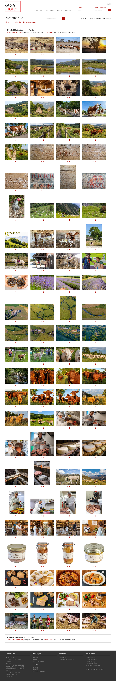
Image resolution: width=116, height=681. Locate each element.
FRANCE (9, 661)
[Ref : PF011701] (16, 448)
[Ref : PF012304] (94, 333)
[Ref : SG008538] (94, 477)
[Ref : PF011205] (94, 502)
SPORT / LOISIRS (11, 674)
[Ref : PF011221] (94, 599)
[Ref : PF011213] (94, 553)
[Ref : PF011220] (68, 599)
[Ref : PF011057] (94, 621)
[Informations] (69, 342)
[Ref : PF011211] (42, 553)
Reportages (49, 10)
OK (109, 10)
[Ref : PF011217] (94, 578)
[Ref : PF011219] (42, 599)
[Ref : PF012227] (16, 397)
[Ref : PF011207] (42, 528)
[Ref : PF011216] (68, 578)
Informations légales (92, 663)
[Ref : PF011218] (16, 599)
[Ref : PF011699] (68, 418)
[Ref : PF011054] (16, 621)
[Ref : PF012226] (94, 376)
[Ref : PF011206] (16, 528)
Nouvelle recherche (29, 22)
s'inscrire (80, 7)
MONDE (8, 663)
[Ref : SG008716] (16, 477)
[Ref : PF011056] (68, 621)
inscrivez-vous (48, 32)
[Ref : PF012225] (68, 376)
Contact (68, 10)
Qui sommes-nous (91, 659)
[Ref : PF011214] (16, 578)
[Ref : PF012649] (16, 376)
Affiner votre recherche (13, 22)
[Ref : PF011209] (94, 528)
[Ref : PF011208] (68, 528)
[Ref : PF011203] (42, 506)
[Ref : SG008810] (42, 418)
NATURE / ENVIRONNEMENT (15, 665)
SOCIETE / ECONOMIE (13, 673)
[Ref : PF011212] (68, 553)
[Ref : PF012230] (68, 354)
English (109, 4)
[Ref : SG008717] (42, 473)
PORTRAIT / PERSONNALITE (15, 667)
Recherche (38, 10)
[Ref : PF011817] (94, 397)
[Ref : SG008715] (94, 448)
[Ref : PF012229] (68, 397)
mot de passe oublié (100, 7)
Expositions (62, 657)
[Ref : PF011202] (16, 502)
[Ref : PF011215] (42, 578)
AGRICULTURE (11, 657)
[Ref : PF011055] (42, 621)
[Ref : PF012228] (42, 397)
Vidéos (59, 10)
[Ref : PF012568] (16, 354)
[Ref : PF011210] (16, 553)
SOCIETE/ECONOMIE (39, 661)
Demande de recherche (66, 659)
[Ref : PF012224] (42, 376)
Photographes (90, 661)
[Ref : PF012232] (94, 354)
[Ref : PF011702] (42, 444)
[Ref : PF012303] (68, 333)
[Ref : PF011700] (94, 418)
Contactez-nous (90, 657)
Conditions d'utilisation (93, 665)
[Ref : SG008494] (68, 477)
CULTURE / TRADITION (13, 659)
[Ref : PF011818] (16, 418)
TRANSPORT (10, 676)
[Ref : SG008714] (68, 448)
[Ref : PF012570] (42, 354)
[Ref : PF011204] (68, 502)
